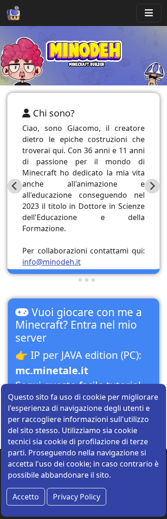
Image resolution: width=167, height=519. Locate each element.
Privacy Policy (76, 497)
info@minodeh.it (51, 262)
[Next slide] (152, 186)
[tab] (73, 279)
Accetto (26, 497)
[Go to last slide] (14, 186)
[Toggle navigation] (148, 13)
